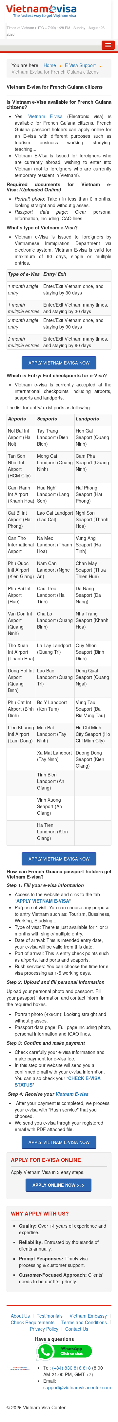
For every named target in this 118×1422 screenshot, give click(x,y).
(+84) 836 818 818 (71, 1367)
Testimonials (50, 1316)
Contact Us (76, 1329)
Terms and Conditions (84, 1322)
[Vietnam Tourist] (20, 1367)
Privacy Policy (44, 1329)
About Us (20, 1316)
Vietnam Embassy (88, 1316)
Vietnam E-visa (45, 116)
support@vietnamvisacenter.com (77, 1387)
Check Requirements (32, 1322)
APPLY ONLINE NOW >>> (58, 1185)
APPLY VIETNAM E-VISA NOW (59, 363)
